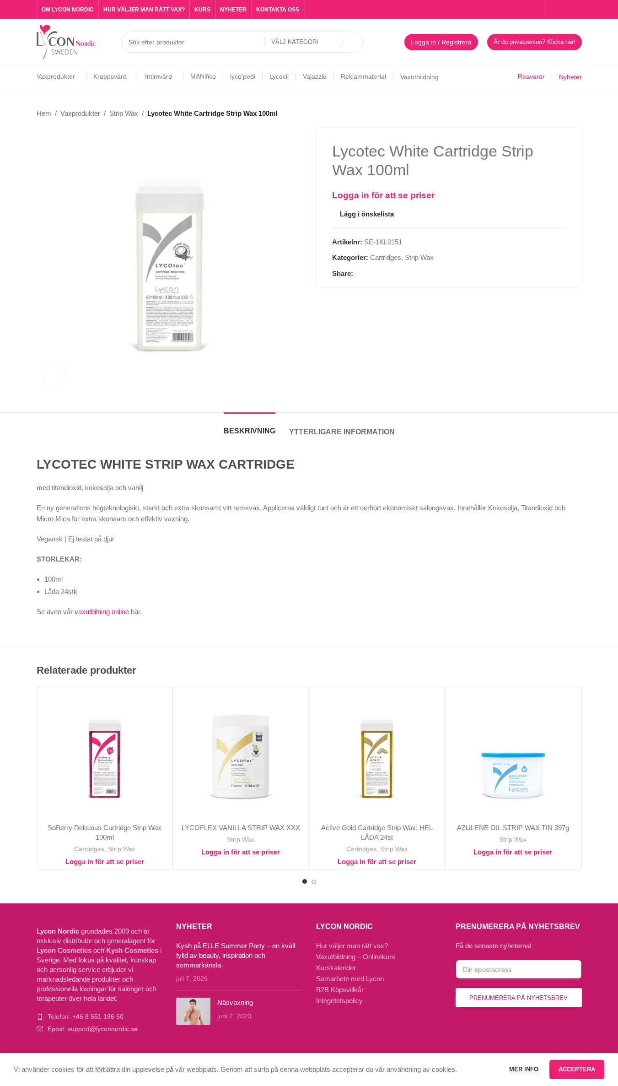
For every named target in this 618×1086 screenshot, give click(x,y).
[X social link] (369, 274)
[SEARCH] (353, 42)
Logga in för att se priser (383, 195)
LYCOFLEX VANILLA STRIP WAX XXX (241, 828)
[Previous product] (554, 113)
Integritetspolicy (339, 1001)
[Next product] (576, 113)
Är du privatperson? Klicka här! (534, 41)
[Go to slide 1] (304, 881)
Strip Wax (123, 113)
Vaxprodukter (80, 113)
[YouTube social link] (576, 10)
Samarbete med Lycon (350, 979)
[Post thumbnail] (193, 1011)
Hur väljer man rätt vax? (352, 946)
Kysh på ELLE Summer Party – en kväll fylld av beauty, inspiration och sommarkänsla (235, 955)
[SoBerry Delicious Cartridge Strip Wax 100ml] (105, 755)
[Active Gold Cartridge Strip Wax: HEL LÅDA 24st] (377, 755)
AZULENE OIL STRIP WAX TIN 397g (513, 828)
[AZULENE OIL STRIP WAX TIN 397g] (513, 755)
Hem (44, 113)
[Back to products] (565, 113)
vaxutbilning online (102, 612)
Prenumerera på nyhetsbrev (518, 997)
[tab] (249, 426)
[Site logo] (66, 41)
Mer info (524, 1069)
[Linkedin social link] (391, 274)
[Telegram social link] (402, 274)
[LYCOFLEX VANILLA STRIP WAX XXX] (240, 755)
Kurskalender (336, 968)
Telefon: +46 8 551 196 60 (86, 1016)
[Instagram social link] (565, 10)
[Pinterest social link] (380, 274)
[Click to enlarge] (54, 375)
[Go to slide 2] (314, 882)
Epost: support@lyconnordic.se (93, 1028)
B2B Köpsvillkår (340, 990)
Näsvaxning (235, 1002)
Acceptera (577, 1069)
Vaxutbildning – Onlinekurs (355, 957)
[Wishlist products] (392, 42)
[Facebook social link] (554, 10)
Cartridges (385, 257)
